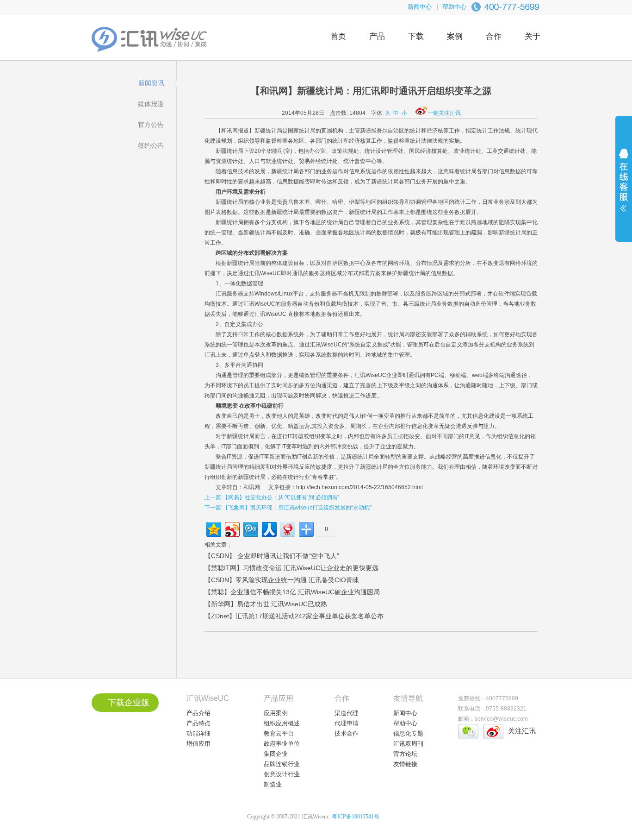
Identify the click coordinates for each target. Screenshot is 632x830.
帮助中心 (454, 6)
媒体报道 (151, 103)
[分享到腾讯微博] (250, 528)
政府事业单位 (282, 743)
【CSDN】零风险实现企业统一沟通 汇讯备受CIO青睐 (281, 580)
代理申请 (347, 723)
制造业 (273, 784)
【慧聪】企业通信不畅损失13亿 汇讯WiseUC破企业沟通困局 (292, 592)
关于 (532, 36)
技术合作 (347, 733)
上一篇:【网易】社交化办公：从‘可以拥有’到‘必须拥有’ (271, 497)
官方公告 (151, 124)
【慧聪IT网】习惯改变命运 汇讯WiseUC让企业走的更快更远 (291, 568)
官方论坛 (405, 753)
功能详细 (198, 733)
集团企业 (276, 753)
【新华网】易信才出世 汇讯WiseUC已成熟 (265, 604)
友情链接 (405, 764)
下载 (416, 36)
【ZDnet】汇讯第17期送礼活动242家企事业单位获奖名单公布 (294, 616)
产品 (377, 36)
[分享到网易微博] (287, 528)
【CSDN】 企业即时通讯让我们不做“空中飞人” (271, 556)
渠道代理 (347, 713)
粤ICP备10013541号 (355, 816)
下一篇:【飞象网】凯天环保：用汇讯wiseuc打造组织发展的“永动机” (288, 507)
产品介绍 (198, 713)
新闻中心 (420, 6)
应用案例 (276, 713)
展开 (623, 186)
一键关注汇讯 (444, 113)
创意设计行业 (282, 774)
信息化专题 (408, 733)
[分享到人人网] (268, 528)
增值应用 (198, 743)
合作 (494, 36)
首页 (338, 36)
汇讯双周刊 (408, 743)
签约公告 (151, 145)
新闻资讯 (151, 83)
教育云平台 (279, 733)
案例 (455, 36)
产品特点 (198, 723)
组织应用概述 (282, 723)
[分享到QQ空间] (213, 528)
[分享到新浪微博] (231, 528)
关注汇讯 (522, 731)
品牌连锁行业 (282, 764)
